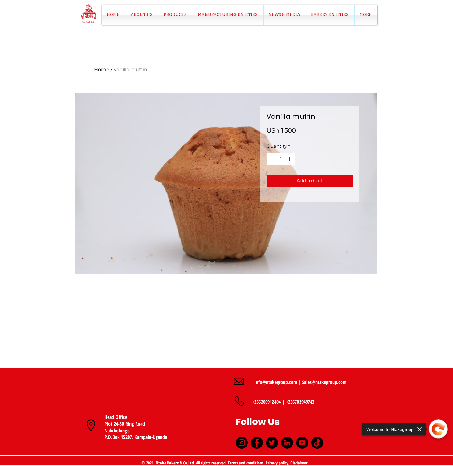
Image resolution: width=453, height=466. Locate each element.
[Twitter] (272, 443)
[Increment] (290, 159)
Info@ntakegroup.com (275, 382)
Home (101, 69)
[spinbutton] (281, 159)
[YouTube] (302, 443)
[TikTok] (317, 443)
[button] (176, 15)
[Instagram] (242, 443)
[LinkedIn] (287, 443)
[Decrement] (271, 159)
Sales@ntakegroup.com (324, 382)
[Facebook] (257, 443)
